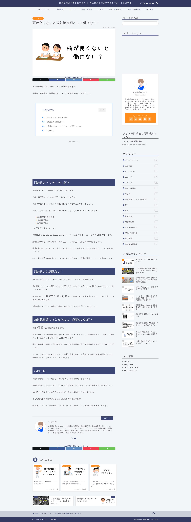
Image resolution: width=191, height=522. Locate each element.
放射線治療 (141, 222)
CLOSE (102, 110)
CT (141, 205)
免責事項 (53, 519)
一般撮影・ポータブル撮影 (141, 199)
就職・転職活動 (134, 9)
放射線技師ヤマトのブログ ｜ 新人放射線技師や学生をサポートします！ (95, 3)
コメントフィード (131, 367)
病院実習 (149, 9)
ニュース (72, 9)
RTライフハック (44, 9)
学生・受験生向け (116, 9)
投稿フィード (129, 364)
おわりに (50, 131)
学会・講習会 (87, 9)
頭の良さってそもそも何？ (58, 117)
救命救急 (141, 216)
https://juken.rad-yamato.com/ (134, 145)
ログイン (127, 361)
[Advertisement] (73, 159)
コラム (100, 9)
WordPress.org (130, 370)
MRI (141, 211)
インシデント (141, 171)
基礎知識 (59, 9)
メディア (141, 183)
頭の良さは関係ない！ (56, 122)
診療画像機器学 (141, 244)
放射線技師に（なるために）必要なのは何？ (65, 126)
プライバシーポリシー (41, 519)
